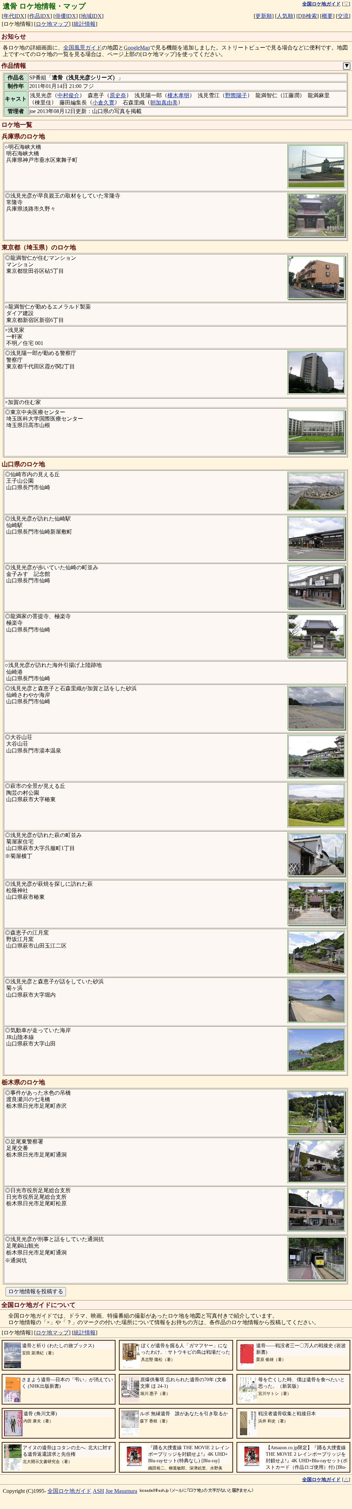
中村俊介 (68, 95)
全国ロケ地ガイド (69, 1491)
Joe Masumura (121, 1491)
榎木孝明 (178, 95)
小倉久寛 (103, 102)
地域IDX (91, 16)
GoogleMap (137, 48)
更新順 (263, 16)
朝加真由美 (164, 102)
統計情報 (85, 24)
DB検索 (307, 16)
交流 (343, 16)
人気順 (285, 16)
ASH (98, 1491)
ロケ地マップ (52, 24)
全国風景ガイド (82, 48)
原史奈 (118, 95)
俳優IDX (65, 16)
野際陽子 (236, 95)
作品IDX (39, 16)
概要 (327, 16)
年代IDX (13, 16)
